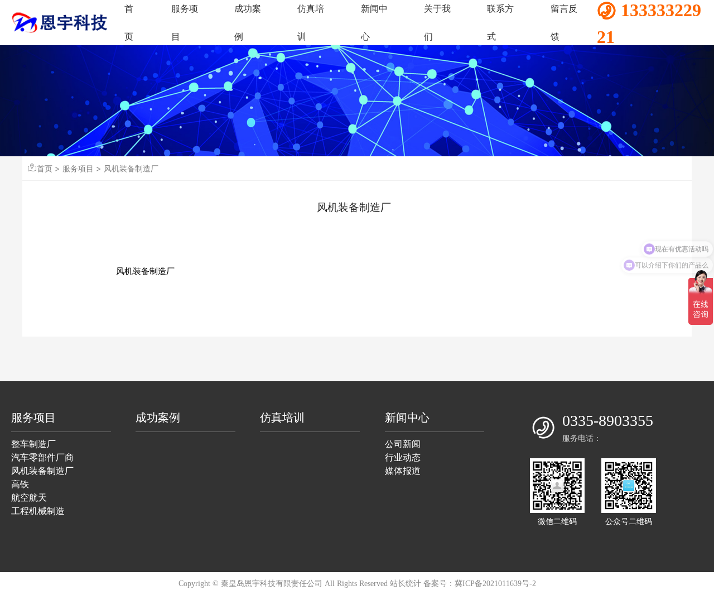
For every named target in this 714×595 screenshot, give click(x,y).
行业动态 (403, 457)
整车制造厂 (33, 444)
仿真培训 (282, 417)
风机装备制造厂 (131, 168)
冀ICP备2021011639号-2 (495, 583)
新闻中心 (407, 417)
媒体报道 (403, 471)
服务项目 (78, 168)
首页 (44, 168)
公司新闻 (403, 444)
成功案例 (158, 417)
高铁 (20, 484)
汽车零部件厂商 (42, 457)
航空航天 (29, 497)
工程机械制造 (38, 511)
